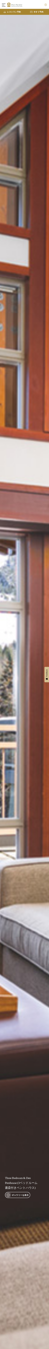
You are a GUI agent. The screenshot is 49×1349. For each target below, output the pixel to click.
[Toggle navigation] (5, 5)
